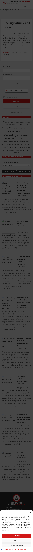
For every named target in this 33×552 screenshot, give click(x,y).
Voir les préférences (16, 545)
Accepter (17, 535)
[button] (30, 513)
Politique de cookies (9, 549)
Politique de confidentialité (21, 549)
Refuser (16, 540)
